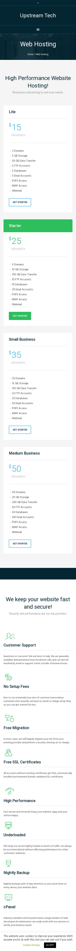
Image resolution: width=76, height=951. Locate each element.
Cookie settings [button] (31, 945)
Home (31, 54)
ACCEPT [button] (50, 945)
